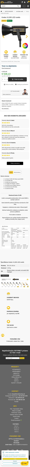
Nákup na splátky (16, 410)
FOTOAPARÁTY (16, 369)
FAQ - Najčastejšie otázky (16, 408)
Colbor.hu (16, 431)
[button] (28, 462)
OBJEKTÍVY (16, 373)
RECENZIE (16, 442)
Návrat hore (5, 275)
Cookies (16, 418)
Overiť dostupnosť (6, 68)
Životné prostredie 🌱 (16, 420)
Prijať (15, 458)
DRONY (16, 379)
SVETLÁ (16, 381)
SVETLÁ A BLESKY (9, 11)
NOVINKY (16, 440)
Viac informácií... (5, 108)
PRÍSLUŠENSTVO (16, 377)
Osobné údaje (16, 416)
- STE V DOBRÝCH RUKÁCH (16, 444)
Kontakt (16, 401)
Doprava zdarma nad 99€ (16, 414)
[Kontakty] (22, 2)
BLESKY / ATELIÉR (16, 382)
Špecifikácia (17, 172)
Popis (11, 172)
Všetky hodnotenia (15, 163)
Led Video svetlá (19, 11)
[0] (28, 2)
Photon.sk (16, 429)
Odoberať (22, 358)
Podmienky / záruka (16, 412)
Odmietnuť (15, 463)
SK (23, 6)
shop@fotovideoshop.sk (18, 394)
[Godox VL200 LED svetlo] (15, 35)
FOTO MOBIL (16, 375)
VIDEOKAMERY (16, 371)
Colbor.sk (16, 426)
